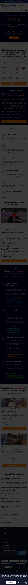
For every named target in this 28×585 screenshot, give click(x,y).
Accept (11, 582)
